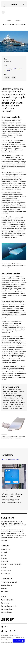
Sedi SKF (4, 588)
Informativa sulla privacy (7, 637)
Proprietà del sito (20, 637)
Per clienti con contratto (9, 606)
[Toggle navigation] (4, 4)
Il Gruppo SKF (5, 549)
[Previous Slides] (5, 491)
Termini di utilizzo (14, 635)
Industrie (4, 558)
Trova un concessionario (9, 582)
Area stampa (5, 573)
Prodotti (4, 552)
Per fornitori (5, 603)
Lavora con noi (6, 570)
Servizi (3, 555)
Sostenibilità (5, 561)
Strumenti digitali (6, 585)
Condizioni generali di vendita (8, 639)
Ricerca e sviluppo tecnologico (11, 564)
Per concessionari (7, 609)
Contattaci (4, 591)
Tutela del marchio (7, 600)
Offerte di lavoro (6, 612)
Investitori (4, 567)
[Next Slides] (22, 491)
